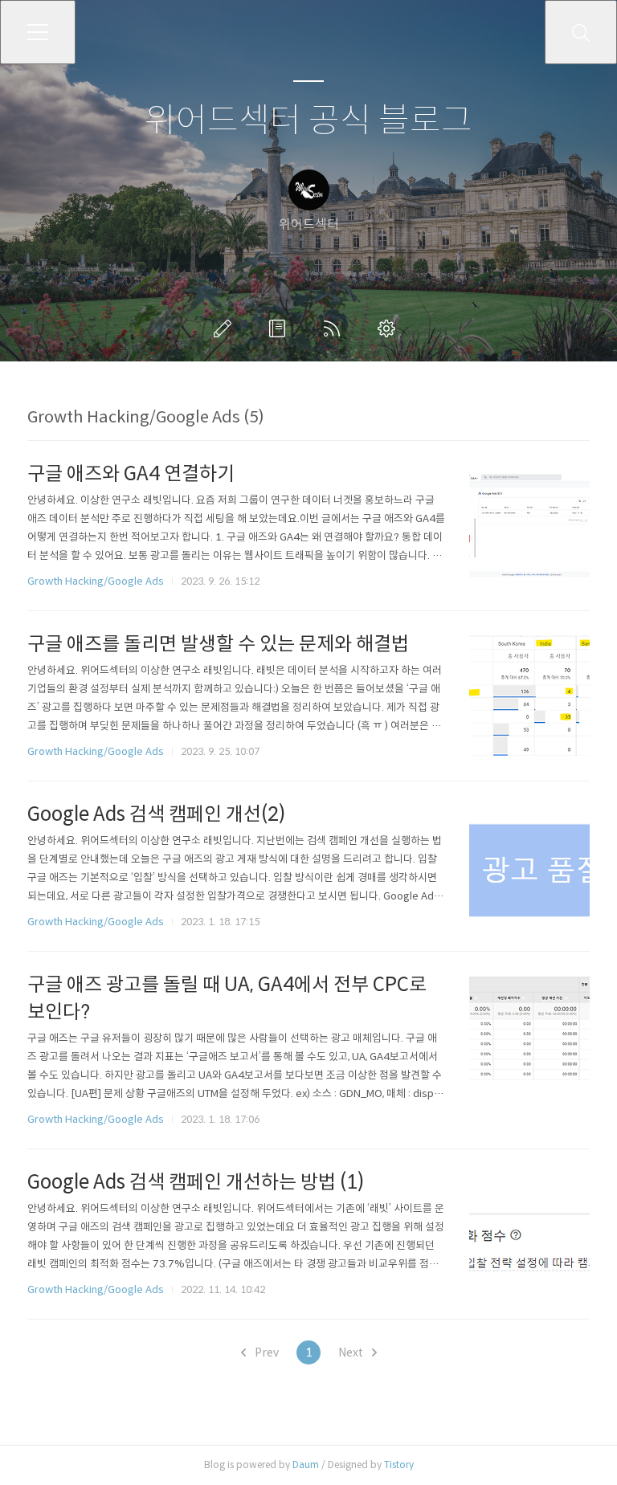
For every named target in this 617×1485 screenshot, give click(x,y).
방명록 (280, 328)
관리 (389, 328)
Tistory (399, 1464)
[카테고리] (38, 32)
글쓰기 (225, 328)
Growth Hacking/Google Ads (95, 581)
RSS (335, 328)
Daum (305, 1464)
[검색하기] (581, 32)
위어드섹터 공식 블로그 (308, 121)
